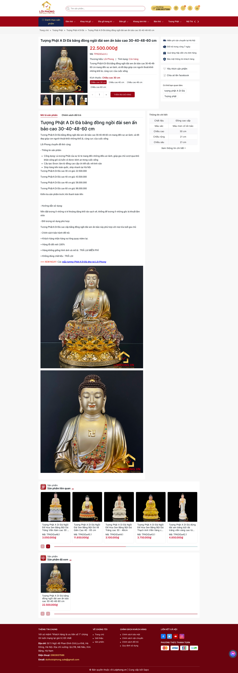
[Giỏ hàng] (197, 8)
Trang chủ (99, 634)
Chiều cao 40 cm (116, 82)
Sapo (146, 669)
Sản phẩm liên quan (59, 488)
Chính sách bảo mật (131, 634)
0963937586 (163, 9)
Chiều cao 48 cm (134, 82)
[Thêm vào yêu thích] (165, 68)
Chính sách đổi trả (130, 642)
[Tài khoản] (190, 8)
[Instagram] (181, 636)
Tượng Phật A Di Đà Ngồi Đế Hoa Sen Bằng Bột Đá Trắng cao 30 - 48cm (119, 527)
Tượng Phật (173, 21)
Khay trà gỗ (85, 21)
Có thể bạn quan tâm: (173, 85)
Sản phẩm (99, 642)
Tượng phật (170, 96)
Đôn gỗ (122, 21)
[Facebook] (163, 636)
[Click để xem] (64, 69)
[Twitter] (169, 636)
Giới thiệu (99, 638)
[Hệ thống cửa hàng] (176, 8)
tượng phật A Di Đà (174, 90)
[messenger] (233, 653)
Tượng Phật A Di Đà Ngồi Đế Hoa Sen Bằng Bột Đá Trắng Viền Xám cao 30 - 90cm (55, 527)
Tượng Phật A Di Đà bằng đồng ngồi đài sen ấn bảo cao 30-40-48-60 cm (55, 598)
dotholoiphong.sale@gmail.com (62, 659)
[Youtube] (175, 636)
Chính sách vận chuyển (132, 638)
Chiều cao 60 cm (98, 87)
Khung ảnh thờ (140, 21)
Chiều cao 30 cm (98, 82)
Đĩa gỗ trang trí (105, 21)
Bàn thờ (157, 21)
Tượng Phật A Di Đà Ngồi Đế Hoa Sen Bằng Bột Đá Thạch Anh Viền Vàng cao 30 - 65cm (150, 527)
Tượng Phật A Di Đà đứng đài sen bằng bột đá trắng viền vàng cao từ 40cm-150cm (182, 527)
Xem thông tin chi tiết (173, 148)
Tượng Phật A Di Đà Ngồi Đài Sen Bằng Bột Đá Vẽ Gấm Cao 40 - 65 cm (87, 527)
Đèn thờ (69, 21)
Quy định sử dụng (130, 645)
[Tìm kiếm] (68, 8)
